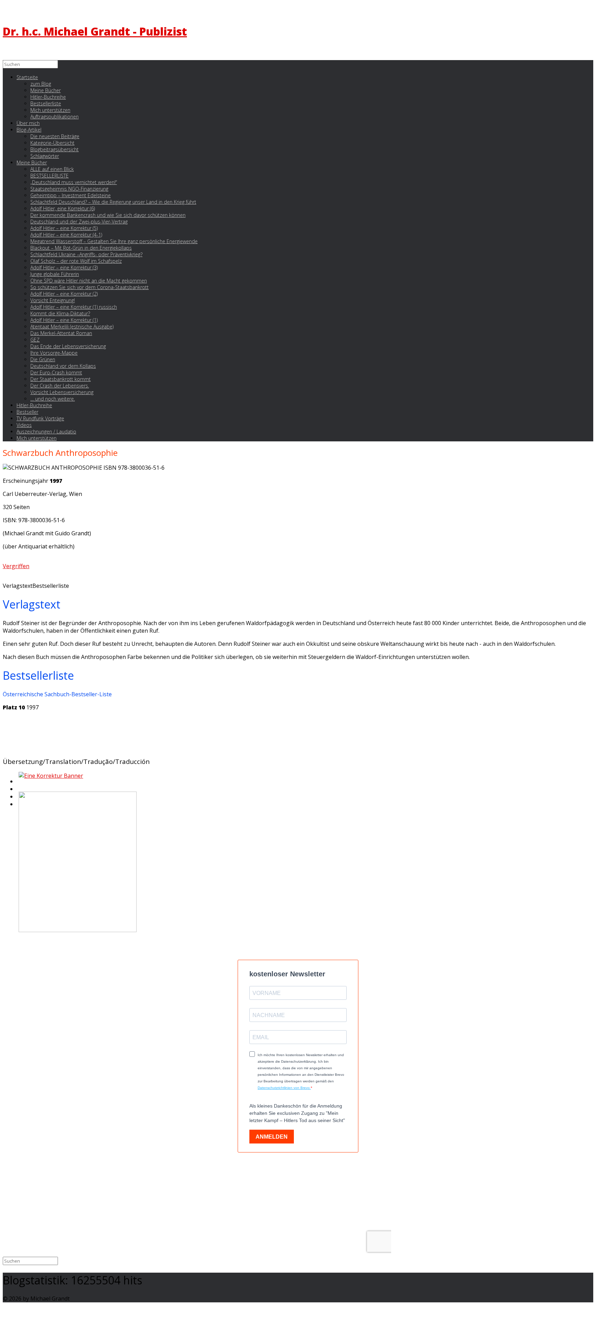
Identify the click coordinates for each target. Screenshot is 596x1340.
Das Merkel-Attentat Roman (61, 333)
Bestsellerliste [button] (50, 586)
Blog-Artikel (29, 129)
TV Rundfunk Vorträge (40, 418)
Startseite (27, 77)
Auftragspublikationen (54, 116)
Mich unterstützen (37, 438)
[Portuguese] (18, 798)
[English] (18, 783)
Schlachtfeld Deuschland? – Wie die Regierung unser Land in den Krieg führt (113, 202)
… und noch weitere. (52, 398)
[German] (18, 790)
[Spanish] (18, 806)
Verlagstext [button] (17, 586)
